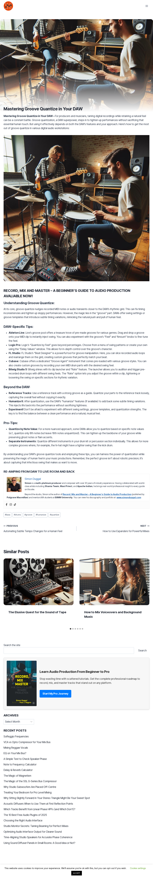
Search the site (12, 645)
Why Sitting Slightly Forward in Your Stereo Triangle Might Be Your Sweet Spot (47, 798)
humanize (41, 515)
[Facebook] (6, 504)
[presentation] (39, 581)
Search (142, 650)
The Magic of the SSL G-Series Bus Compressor (30, 781)
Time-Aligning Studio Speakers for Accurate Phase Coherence (38, 837)
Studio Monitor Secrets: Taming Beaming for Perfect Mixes (36, 826)
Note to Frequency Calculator (20, 764)
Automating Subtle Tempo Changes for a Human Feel (33, 529)
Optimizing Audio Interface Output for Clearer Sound (33, 831)
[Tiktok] (15, 504)
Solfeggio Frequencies (16, 736)
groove (28, 515)
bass (7, 515)
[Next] (144, 592)
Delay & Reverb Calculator (18, 770)
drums (17, 515)
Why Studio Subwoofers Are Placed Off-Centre (30, 786)
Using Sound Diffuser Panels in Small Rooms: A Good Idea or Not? (39, 842)
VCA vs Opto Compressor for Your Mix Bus (27, 742)
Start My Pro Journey (55, 693)
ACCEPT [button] (76, 873)
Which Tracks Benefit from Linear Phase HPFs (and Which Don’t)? (39, 809)
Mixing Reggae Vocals (16, 747)
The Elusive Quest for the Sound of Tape (37, 612)
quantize (54, 515)
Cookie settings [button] (138, 868)
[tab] (70, 629)
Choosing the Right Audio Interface (23, 820)
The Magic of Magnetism (17, 775)
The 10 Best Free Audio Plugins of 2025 (25, 814)
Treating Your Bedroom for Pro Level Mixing (28, 792)
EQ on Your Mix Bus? (15, 753)
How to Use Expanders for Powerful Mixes (126, 529)
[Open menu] (146, 6)
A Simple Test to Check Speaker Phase (25, 758)
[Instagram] (10, 504)
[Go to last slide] (8, 592)
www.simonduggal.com (129, 497)
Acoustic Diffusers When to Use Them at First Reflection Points (38, 803)
